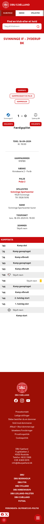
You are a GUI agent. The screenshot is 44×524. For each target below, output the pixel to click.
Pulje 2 (22, 182)
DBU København (22, 490)
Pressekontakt (22, 412)
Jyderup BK (36, 118)
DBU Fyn (22, 482)
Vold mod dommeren (22, 423)
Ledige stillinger (22, 416)
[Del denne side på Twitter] (6, 515)
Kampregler (22, 102)
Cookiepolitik (22, 438)
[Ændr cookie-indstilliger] (4, 520)
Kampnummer (22, 158)
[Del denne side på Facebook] (2, 515)
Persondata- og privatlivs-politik (22, 508)
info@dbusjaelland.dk (22, 463)
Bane (22, 205)
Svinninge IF (8, 118)
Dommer (22, 226)
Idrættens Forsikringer (22, 431)
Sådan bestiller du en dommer (22, 419)
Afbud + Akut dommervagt (22, 427)
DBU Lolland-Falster (22, 494)
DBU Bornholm (22, 479)
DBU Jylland (22, 486)
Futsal (22, 501)
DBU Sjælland (22, 497)
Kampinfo (22, 90)
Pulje (22, 179)
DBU (22, 475)
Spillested (22, 189)
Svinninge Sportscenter (22, 192)
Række (22, 169)
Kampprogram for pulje (22, 96)
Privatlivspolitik (22, 434)
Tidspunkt (22, 215)
